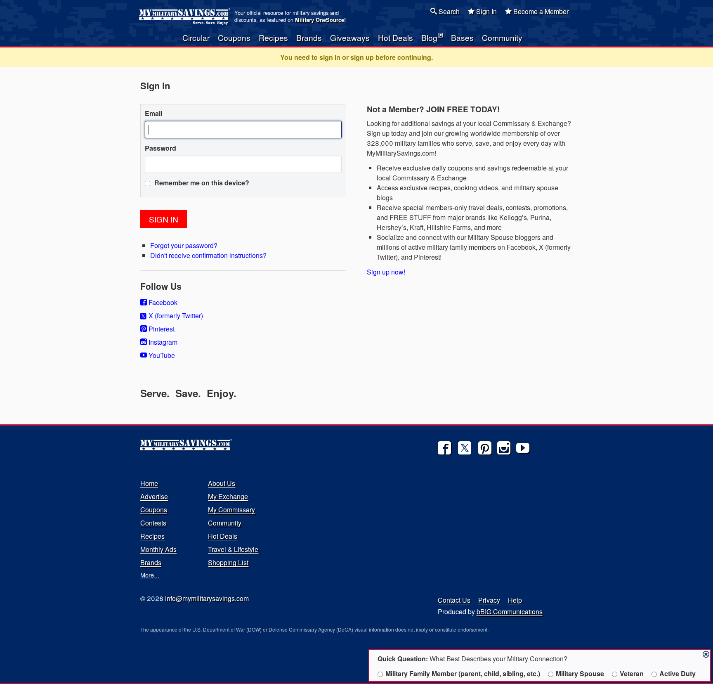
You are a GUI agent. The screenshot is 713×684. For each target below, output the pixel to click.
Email (153, 113)
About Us (221, 483)
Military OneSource (319, 20)
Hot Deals (395, 37)
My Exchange (228, 496)
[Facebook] (444, 447)
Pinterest (161, 329)
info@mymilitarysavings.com (207, 598)
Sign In (486, 11)
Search (448, 11)
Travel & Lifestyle (233, 549)
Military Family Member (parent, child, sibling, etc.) (462, 673)
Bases (462, 37)
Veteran (632, 673)
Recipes (273, 37)
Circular (196, 37)
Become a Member (540, 11)
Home (149, 483)
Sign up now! (386, 272)
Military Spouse (580, 673)
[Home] (185, 16)
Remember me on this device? (201, 182)
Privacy (489, 600)
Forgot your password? (183, 245)
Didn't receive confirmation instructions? (208, 255)
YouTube (161, 355)
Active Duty (677, 673)
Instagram (162, 342)
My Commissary (231, 509)
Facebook (162, 302)
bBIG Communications (510, 611)
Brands (309, 37)
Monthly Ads (158, 549)
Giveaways (350, 37)
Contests (153, 523)
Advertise (154, 496)
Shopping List (228, 562)
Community (502, 37)
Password (160, 148)
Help (515, 600)
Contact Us (454, 600)
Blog (429, 37)
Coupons (234, 37)
